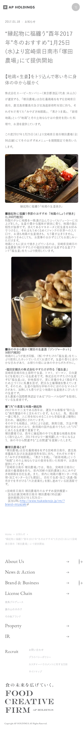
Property (13, 625)
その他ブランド (13, 616)
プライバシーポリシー (40, 657)
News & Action (20, 572)
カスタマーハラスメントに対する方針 (48, 664)
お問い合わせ (36, 650)
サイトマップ (35, 671)
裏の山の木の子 (13, 609)
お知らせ (30, 21)
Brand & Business (22, 582)
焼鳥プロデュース (14, 602)
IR (7, 636)
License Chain (18, 593)
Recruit (12, 651)
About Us (14, 561)
